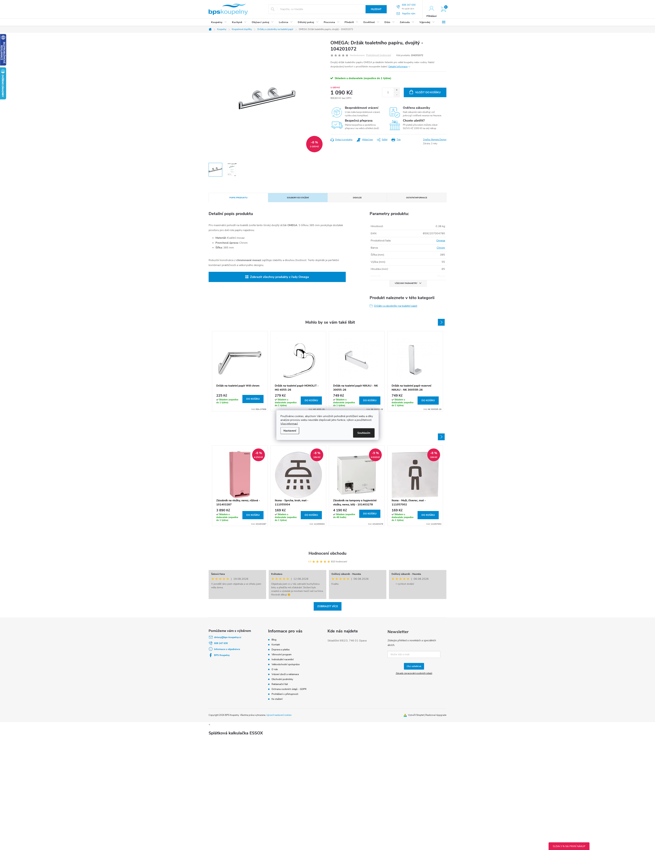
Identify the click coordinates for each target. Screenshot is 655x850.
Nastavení (289, 430)
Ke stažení (277, 699)
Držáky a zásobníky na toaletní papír (395, 306)
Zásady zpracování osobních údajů (414, 673)
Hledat (376, 9)
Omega (440, 240)
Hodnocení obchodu (327, 553)
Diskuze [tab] (357, 197)
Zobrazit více (327, 606)
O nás (275, 669)
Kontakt (276, 644)
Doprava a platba (280, 649)
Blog (274, 639)
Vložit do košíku (428, 92)
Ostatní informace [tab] (416, 197)
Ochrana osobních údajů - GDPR (289, 689)
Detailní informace (397, 66)
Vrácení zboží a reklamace (285, 674)
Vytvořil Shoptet (416, 715)
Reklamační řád (280, 684)
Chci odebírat (414, 666)
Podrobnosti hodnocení (378, 55)
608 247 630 (221, 643)
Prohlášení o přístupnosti (285, 694)
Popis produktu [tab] (238, 197)
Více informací (289, 423)
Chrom (441, 248)
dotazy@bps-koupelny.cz (227, 637)
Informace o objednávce (227, 649)
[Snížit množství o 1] (396, 94)
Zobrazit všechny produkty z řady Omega (279, 277)
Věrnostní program (282, 654)
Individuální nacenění (283, 659)
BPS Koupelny (222, 655)
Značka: (434, 139)
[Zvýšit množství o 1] (396, 90)
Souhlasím (363, 433)
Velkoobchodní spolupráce (286, 664)
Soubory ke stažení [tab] (298, 197)
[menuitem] (219, 22)
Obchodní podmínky (282, 679)
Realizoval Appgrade (435, 715)
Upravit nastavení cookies (279, 715)
